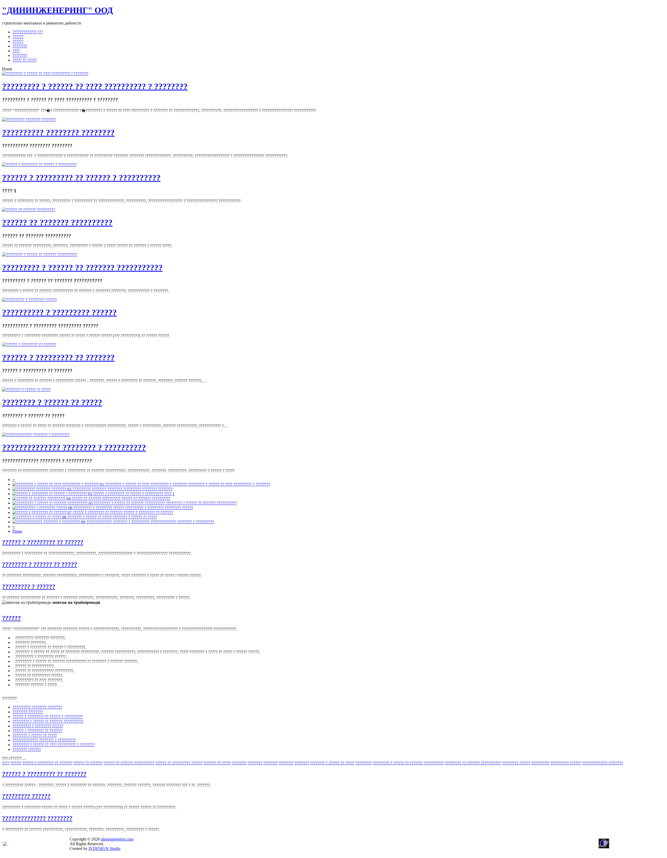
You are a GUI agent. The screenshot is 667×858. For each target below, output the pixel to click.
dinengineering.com (117, 839)
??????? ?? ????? (217, 763)
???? (5, 763)
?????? (11, 618)
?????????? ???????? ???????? (58, 132)
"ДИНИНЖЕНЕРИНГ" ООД (57, 10)
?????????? (540, 763)
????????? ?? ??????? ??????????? (473, 763)
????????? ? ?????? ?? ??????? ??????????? (82, 267)
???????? (239, 763)
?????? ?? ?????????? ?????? (178, 763)
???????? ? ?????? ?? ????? (52, 402)
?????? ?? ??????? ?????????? (57, 222)
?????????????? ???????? (602, 763)
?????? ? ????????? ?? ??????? (58, 357)
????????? (363, 763)
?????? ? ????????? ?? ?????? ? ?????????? (81, 177)
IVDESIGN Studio (104, 848)
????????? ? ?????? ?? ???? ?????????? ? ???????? (95, 86)
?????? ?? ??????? (88, 763)
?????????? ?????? (566, 763)
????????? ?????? (516, 763)
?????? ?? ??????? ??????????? (129, 763)
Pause (17, 531)
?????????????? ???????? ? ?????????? (74, 447)
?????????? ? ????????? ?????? (59, 312)
